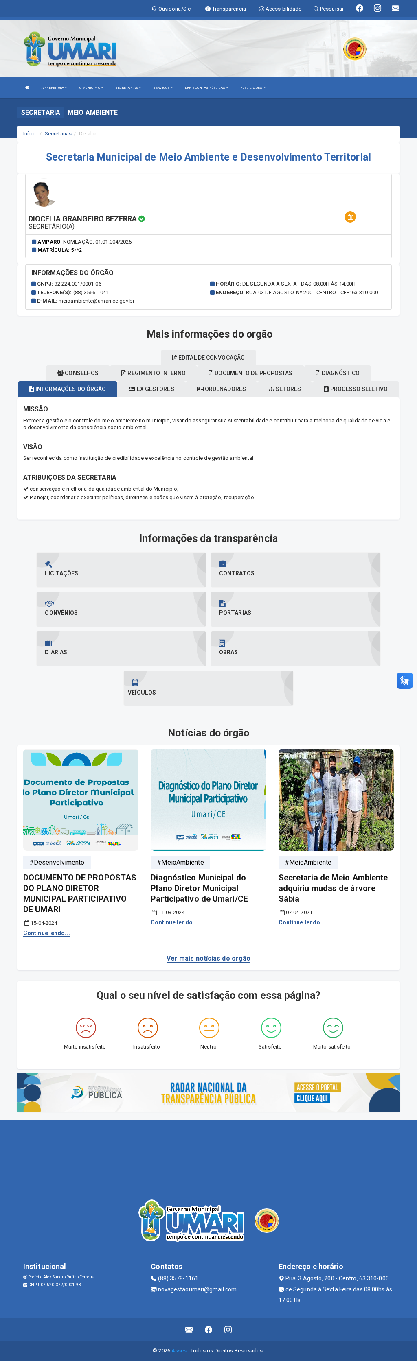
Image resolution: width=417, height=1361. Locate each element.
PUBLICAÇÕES (251, 88)
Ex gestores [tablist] (154, 389)
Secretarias (58, 134)
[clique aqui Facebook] (209, 1329)
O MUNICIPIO (90, 88)
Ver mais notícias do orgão (209, 958)
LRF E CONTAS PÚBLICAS (205, 88)
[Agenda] (350, 217)
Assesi (179, 1351)
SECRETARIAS (127, 88)
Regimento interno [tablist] (156, 373)
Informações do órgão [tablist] (70, 389)
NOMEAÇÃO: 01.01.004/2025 (97, 242)
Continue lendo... (46, 933)
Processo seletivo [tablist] (358, 389)
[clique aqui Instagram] (228, 1329)
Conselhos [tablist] (81, 373)
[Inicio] (27, 87)
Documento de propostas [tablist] (252, 373)
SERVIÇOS (162, 88)
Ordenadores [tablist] (225, 389)
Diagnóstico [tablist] (340, 373)
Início (29, 134)
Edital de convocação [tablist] (211, 357)
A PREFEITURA (53, 88)
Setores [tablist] (287, 389)
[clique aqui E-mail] (189, 1329)
